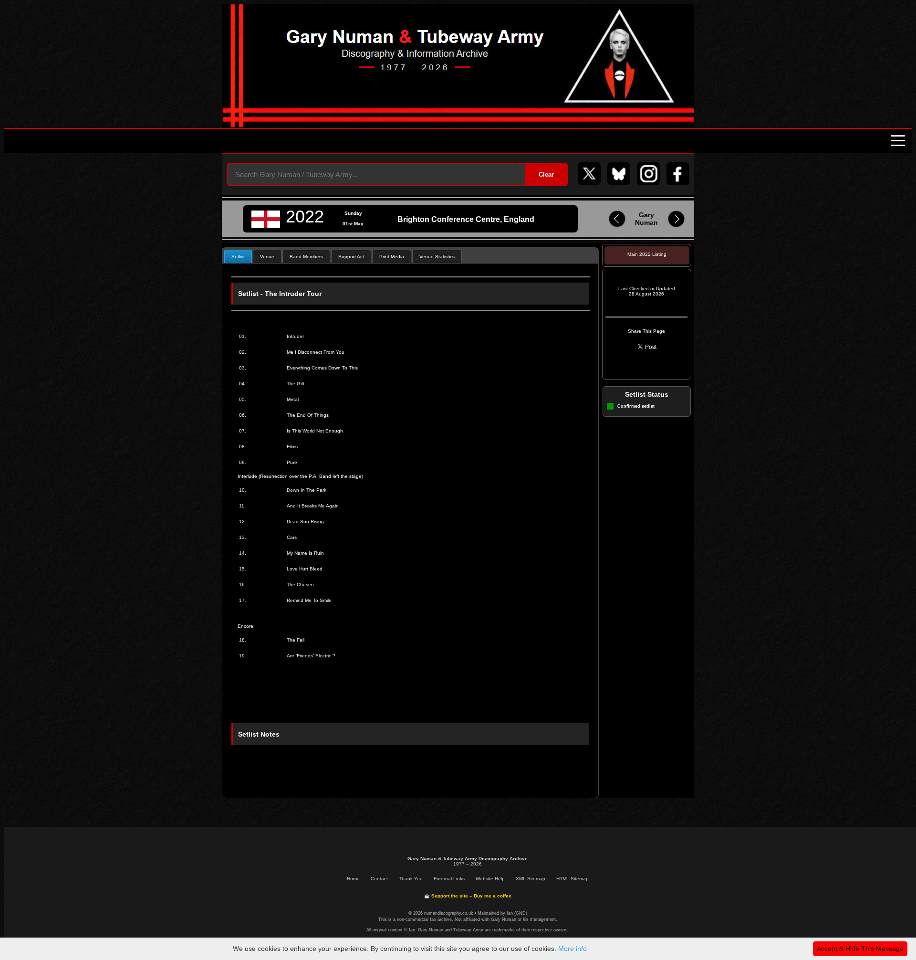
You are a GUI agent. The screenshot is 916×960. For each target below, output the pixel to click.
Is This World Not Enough (315, 430)
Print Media (391, 256)
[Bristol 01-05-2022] (617, 225)
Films (292, 446)
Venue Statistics (437, 256)
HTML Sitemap (572, 878)
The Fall (295, 640)
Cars (292, 537)
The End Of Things (308, 415)
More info (572, 948)
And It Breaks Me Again (313, 505)
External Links (449, 878)
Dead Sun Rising (305, 521)
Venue (267, 256)
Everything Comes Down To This (322, 367)
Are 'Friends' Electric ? (311, 655)
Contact (379, 878)
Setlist (238, 256)
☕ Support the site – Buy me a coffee (467, 895)
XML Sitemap (530, 878)
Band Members (306, 256)
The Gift (295, 383)
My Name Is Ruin (305, 553)
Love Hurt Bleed (305, 568)
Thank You (411, 878)
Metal (293, 399)
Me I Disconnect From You (315, 352)
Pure (292, 462)
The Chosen (300, 584)
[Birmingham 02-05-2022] (676, 225)
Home (353, 878)
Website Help (490, 878)
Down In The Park (306, 490)
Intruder (295, 336)
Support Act (351, 256)
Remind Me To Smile (309, 600)
